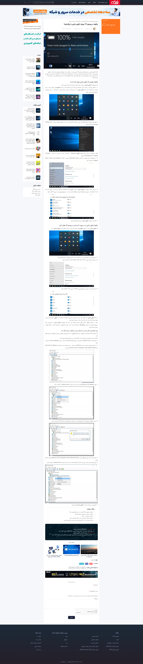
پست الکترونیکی (93, 591)
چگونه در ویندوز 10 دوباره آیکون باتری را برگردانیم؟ (81, 24)
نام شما (95, 585)
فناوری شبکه (116, 636)
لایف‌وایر (93, 560)
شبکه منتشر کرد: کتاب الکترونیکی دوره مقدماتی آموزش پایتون (78, 520)
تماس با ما (74, 2)
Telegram (83, 568)
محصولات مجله (82, 2)
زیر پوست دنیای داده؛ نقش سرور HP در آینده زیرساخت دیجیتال (30, 163)
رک (66, 643)
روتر (66, 636)
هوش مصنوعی (94, 640)
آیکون (91, 564)
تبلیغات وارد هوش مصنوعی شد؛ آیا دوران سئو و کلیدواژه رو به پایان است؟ (30, 111)
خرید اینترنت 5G (36, 191)
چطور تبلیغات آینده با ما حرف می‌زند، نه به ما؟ (30, 156)
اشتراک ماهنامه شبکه (35, 643)
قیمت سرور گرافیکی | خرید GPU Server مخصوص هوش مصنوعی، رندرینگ (30, 118)
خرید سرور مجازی (36, 193)
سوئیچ (65, 640)
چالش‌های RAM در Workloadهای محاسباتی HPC (30, 133)
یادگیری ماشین (94, 643)
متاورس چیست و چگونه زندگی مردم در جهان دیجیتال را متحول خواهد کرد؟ (30, 97)
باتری (87, 564)
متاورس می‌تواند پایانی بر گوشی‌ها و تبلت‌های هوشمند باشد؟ (30, 60)
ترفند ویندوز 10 (77, 29)
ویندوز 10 (81, 564)
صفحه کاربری (37, 646)
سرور (63, 661)
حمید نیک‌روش (89, 29)
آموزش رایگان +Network (112, 646)
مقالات (94, 2)
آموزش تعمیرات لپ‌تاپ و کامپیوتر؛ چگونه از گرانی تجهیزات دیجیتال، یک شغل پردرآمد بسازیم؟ (30, 141)
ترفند (89, 2)
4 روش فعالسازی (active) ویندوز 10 (71, 555)
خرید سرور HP (36, 189)
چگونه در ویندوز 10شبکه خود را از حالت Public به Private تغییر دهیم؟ (54, 556)
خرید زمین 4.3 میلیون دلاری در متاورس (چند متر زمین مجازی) (30, 89)
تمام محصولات (63, 646)
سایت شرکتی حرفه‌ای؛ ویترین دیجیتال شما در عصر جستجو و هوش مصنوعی (30, 126)
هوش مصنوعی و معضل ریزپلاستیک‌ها (84, 514)
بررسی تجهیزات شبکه (102, 2)
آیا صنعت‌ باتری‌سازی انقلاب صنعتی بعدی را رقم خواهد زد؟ (89, 556)
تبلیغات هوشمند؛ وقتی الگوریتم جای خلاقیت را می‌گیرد (30, 170)
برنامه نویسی (95, 636)
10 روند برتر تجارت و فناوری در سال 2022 (31, 67)
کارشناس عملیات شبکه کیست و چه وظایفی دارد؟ (30, 177)
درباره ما (39, 636)
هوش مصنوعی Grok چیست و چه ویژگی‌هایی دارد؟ (81, 512)
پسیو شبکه (37, 195)
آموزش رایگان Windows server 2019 (89, 650)
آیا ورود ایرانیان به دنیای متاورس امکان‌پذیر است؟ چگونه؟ (30, 82)
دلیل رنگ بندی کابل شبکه (30, 148)
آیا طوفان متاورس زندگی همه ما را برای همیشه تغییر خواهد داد (30, 75)
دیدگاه (96, 599)
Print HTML (71, 568)
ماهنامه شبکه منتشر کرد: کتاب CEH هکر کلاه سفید (81, 518)
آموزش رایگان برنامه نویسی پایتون (90, 646)
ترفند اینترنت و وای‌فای (113, 643)
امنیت (117, 640)
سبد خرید (38, 650)
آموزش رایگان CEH (114, 650)
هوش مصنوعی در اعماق (87, 516)
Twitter (77, 568)
